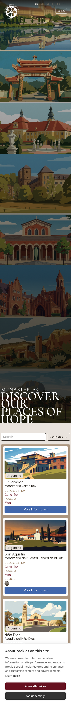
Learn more (12, 676)
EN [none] (36, 3)
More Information (35, 509)
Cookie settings (35, 696)
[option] (42, 4)
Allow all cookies (35, 686)
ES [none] (42, 3)
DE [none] (47, 3)
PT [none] (64, 3)
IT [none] (53, 3)
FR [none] (58, 3)
